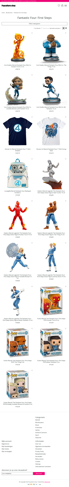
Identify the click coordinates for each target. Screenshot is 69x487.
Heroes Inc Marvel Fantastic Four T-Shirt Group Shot (51, 150)
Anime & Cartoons (41, 432)
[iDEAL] (31, 484)
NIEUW (37, 420)
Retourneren (39, 459)
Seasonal (38, 438)
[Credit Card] (34, 484)
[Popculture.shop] (9, 5)
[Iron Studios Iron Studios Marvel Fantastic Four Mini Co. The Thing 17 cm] (51, 47)
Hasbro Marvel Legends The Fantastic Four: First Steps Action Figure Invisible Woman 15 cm (18, 276)
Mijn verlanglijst (7, 451)
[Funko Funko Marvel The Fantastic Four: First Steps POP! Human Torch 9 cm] (51, 301)
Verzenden (38, 456)
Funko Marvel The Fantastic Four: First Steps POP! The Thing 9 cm (18, 361)
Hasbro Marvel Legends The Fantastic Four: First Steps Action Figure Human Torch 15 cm (17, 234)
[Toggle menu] (65, 5)
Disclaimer (38, 449)
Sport (37, 435)
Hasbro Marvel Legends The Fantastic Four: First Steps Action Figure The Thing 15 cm (51, 234)
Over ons (38, 444)
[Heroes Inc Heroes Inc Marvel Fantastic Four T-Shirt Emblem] (18, 131)
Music (37, 425)
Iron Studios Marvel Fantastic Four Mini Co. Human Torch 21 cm (17, 66)
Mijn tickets (5, 449)
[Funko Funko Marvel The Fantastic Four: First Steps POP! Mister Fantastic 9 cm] (51, 343)
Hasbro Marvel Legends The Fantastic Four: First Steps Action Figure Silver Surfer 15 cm (51, 192)
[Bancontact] (37, 484)
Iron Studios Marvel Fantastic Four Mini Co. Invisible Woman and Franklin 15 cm (17, 108)
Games (37, 430)
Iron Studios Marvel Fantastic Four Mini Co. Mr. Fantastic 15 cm (51, 108)
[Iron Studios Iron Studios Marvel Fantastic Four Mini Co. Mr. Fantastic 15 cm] (51, 89)
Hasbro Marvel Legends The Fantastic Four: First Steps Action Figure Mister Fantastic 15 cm (17, 319)
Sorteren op (46, 28)
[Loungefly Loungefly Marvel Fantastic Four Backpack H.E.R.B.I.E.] (18, 173)
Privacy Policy (39, 451)
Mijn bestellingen (7, 446)
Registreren (5, 444)
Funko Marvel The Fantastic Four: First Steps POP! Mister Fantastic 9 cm (51, 361)
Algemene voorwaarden (42, 446)
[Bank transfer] (29, 484)
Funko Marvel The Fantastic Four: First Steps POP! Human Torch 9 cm (51, 319)
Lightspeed (47, 482)
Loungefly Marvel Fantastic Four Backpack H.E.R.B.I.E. (17, 192)
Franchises (38, 427)
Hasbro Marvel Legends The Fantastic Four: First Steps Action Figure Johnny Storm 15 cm (51, 276)
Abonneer (39, 473)
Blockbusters (9, 12)
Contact (37, 461)
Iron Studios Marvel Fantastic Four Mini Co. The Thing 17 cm (51, 66)
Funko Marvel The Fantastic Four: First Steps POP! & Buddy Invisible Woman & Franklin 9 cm (17, 403)
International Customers (43, 466)
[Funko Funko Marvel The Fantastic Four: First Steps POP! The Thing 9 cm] (18, 343)
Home (3, 12)
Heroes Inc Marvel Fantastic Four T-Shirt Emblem (17, 150)
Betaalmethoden (40, 454)
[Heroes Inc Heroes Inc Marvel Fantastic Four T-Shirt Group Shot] (51, 131)
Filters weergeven (34, 24)
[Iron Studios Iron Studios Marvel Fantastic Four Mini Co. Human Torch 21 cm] (18, 47)
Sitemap (37, 464)
